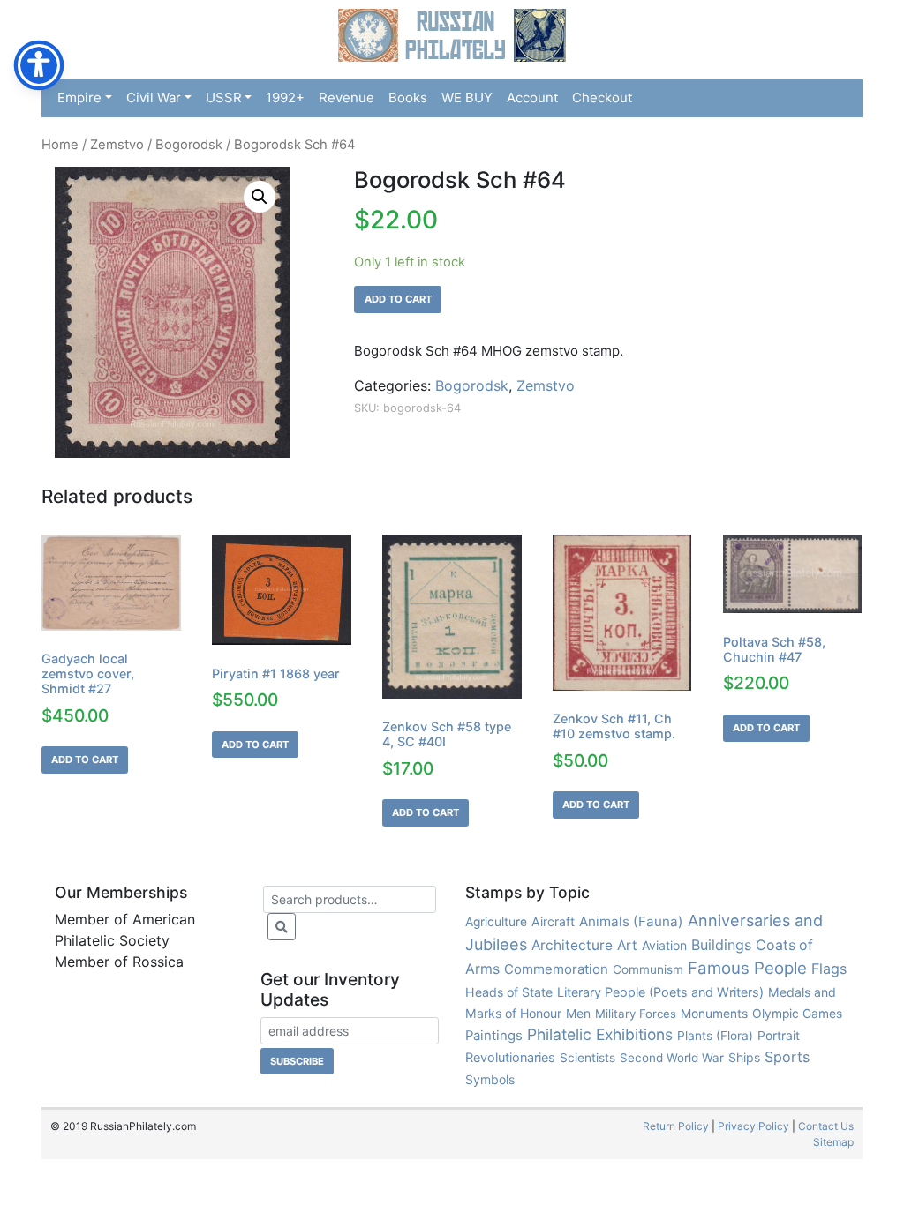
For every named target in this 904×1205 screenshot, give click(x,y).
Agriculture (496, 922)
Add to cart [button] (84, 759)
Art (627, 945)
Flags (829, 968)
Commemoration (556, 969)
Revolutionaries (510, 1058)
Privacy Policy (753, 1126)
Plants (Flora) (715, 1036)
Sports (787, 1057)
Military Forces (635, 1014)
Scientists (587, 1058)
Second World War (672, 1058)
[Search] (281, 926)
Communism (648, 969)
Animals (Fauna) (631, 921)
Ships (744, 1057)
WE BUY (467, 97)
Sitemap (833, 1142)
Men (578, 1013)
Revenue (346, 97)
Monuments (714, 1014)
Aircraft (553, 921)
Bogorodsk (188, 145)
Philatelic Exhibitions (600, 1034)
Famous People (747, 968)
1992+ (285, 97)
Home (60, 145)
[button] (259, 197)
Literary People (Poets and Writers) (660, 991)
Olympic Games (797, 1014)
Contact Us (826, 1126)
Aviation (664, 945)
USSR (224, 97)
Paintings (494, 1036)
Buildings (721, 945)
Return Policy (676, 1126)
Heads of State (509, 991)
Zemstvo (117, 145)
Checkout (602, 97)
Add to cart (398, 299)
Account (532, 97)
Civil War (153, 97)
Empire (79, 97)
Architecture (572, 945)
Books (407, 97)
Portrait (778, 1036)
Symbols (490, 1079)
